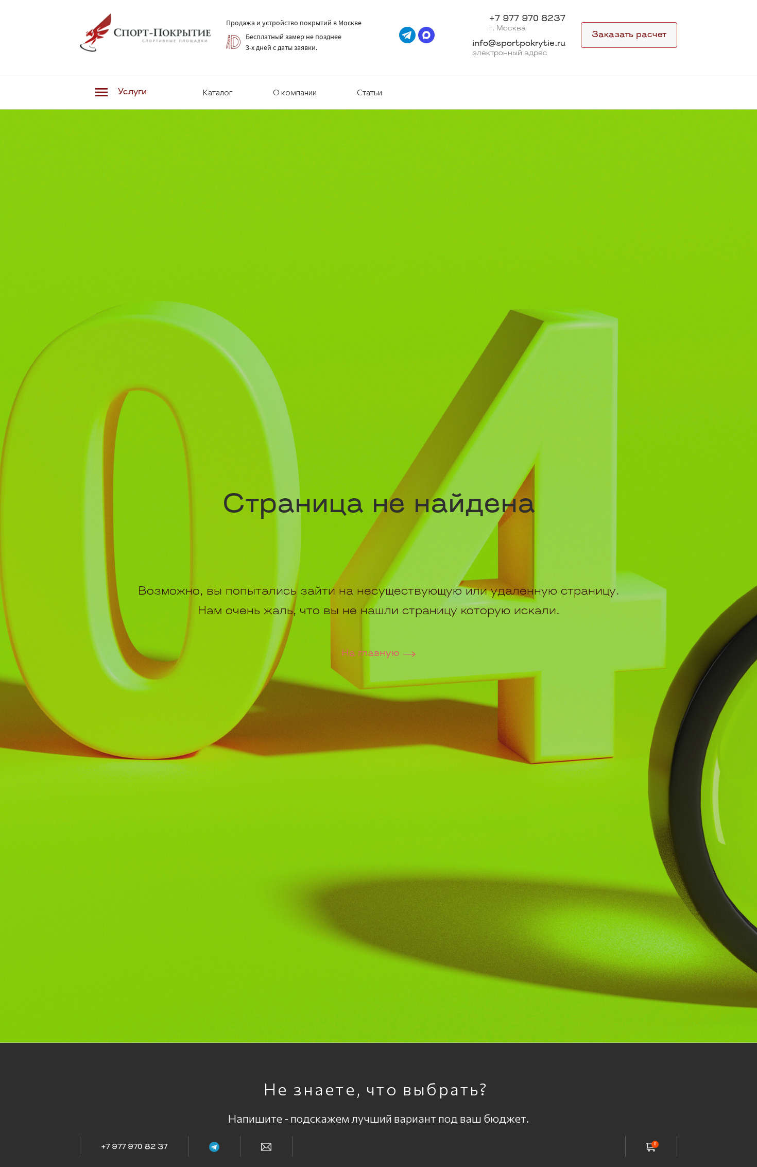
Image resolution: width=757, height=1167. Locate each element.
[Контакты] (266, 1146)
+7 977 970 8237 (527, 19)
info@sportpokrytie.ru (518, 44)
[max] (426, 35)
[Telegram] (214, 1146)
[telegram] (407, 35)
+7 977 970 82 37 (134, 1147)
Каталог (217, 92)
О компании (295, 92)
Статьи (369, 92)
